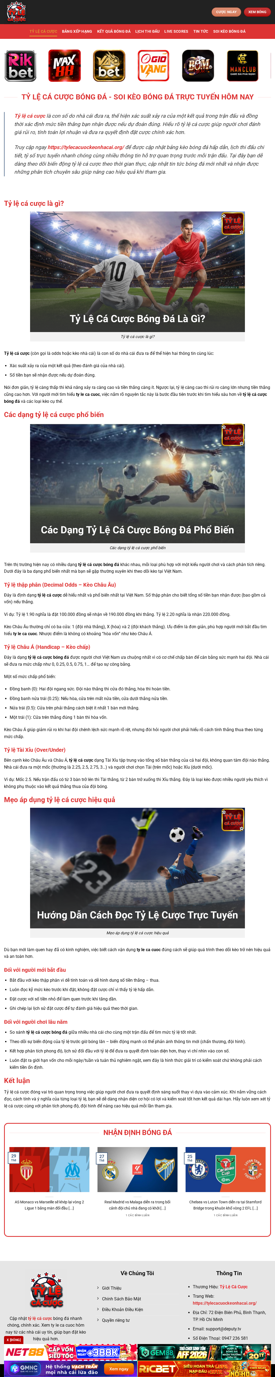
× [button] (224, 602)
